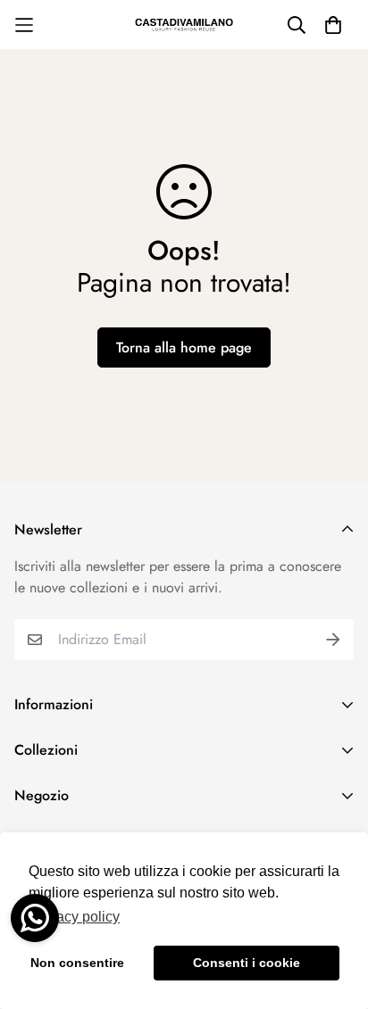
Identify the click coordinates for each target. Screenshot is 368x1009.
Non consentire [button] (77, 962)
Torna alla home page (184, 347)
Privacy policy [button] (75, 916)
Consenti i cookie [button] (246, 962)
